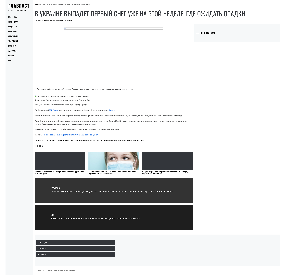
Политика (12, 17)
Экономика (13, 21)
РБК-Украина (53, 110)
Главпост (18, 5)
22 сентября (51, 140)
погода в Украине (111, 140)
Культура (12, 46)
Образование (13, 36)
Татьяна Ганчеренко (65, 21)
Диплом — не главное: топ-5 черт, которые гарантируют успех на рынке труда (59, 173)
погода (102, 140)
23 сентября (60, 140)
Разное (11, 55)
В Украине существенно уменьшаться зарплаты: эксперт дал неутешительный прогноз (166, 173)
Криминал (12, 31)
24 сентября (69, 140)
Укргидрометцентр (137, 140)
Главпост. (112, 110)
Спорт (10, 60)
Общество (12, 26)
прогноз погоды (124, 140)
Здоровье (12, 50)
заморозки (86, 140)
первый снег (94, 140)
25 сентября (77, 140)
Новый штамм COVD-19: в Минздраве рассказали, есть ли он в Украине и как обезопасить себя (112, 173)
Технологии (13, 41)
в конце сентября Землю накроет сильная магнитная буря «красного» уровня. (70, 135)
